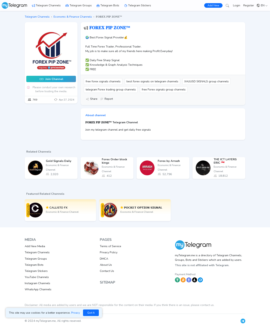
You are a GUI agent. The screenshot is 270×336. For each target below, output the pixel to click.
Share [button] (93, 99)
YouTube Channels (37, 277)
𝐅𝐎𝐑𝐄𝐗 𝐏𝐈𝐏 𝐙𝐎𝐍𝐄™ (109, 28)
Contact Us (107, 271)
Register (248, 5)
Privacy (75, 313)
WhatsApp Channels (38, 289)
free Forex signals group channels (164, 89)
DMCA (104, 259)
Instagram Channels (37, 283)
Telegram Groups (81, 5)
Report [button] (109, 99)
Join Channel (54, 79)
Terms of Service (110, 246)
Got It (90, 313)
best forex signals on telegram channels (152, 81)
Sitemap (107, 282)
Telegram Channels (48, 5)
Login (236, 5)
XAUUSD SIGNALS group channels (206, 81)
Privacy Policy (108, 252)
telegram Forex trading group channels (111, 89)
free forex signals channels (103, 81)
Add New (213, 5)
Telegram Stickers (139, 5)
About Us (106, 265)
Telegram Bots (109, 5)
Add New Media (35, 246)
